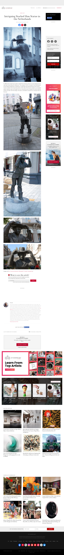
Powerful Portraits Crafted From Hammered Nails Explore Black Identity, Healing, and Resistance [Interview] (51, 521)
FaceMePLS (30, 271)
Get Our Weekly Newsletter (35, 331)
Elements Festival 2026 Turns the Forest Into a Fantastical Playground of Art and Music (50, 455)
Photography (15, 541)
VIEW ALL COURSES (53, 110)
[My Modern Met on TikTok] (38, 545)
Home (21, 13)
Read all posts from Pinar (14, 321)
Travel (50, 541)
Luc (9, 271)
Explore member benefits (22, 347)
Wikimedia (20, 271)
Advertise (37, 550)
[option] (33, 369)
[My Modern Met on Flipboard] (32, 545)
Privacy (31, 552)
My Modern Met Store (10, 382)
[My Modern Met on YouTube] (35, 545)
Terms (33, 552)
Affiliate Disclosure (43, 550)
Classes (34, 541)
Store (57, 541)
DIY (23, 541)
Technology (46, 541)
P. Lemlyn (25, 271)
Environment (38, 541)
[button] (38, 8)
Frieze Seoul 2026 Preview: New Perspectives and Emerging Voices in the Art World (12, 455)
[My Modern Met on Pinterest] (22, 545)
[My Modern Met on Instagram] (29, 545)
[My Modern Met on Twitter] (26, 545)
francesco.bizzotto (14, 271)
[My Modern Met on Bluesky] (44, 545)
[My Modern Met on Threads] (41, 545)
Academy (54, 541)
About (19, 550)
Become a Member (22, 344)
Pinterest (53, 45)
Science (43, 541)
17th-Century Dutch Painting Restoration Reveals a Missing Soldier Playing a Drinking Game (12, 497)
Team (27, 550)
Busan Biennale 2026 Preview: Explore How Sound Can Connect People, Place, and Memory (31, 431)
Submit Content (30, 550)
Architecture (20, 541)
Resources (30, 541)
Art (24, 13)
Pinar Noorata (19, 22)
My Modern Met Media (53, 49)
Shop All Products (53, 136)
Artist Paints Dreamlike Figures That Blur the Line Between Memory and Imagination (31, 497)
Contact (34, 550)
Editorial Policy (23, 550)
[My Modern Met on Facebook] (19, 545)
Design (11, 541)
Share (27, 327)
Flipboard (48, 46)
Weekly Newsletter (54, 44)
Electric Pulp (58, 550)
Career (27, 541)
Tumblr (56, 45)
